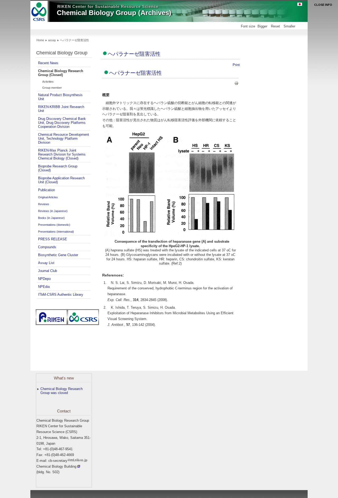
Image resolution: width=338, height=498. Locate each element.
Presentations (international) (56, 231)
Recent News (48, 63)
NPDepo (44, 279)
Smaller (289, 26)
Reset (275, 26)
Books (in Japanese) (51, 217)
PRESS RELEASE (52, 239)
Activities (48, 81)
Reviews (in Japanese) (53, 211)
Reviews (43, 204)
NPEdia (44, 287)
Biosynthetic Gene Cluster (58, 255)
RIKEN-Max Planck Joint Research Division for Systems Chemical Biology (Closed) (62, 154)
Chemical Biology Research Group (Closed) (60, 73)
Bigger (262, 26)
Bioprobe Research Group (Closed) (57, 168)
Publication (46, 190)
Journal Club (47, 271)
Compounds (47, 247)
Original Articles (48, 197)
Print (236, 65)
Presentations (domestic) (54, 224)
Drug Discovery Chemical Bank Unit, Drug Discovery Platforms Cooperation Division (62, 123)
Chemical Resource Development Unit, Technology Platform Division (63, 138)
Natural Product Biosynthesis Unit (60, 97)
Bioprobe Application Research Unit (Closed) (61, 180)
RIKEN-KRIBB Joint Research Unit (61, 109)
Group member (52, 87)
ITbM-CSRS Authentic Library (60, 295)
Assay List (46, 263)
